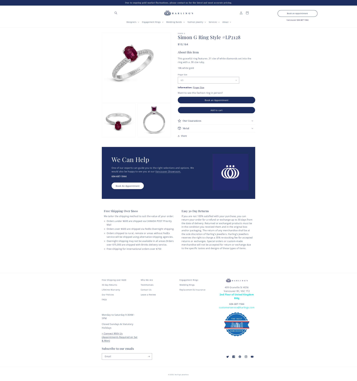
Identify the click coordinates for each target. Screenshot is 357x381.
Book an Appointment (297, 13)
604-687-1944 (236, 304)
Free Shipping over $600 (114, 280)
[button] (116, 13)
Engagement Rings (188, 280)
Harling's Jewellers (182, 375)
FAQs (104, 299)
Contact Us (146, 289)
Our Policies (108, 294)
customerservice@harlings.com (237, 307)
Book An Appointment (128, 185)
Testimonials (147, 285)
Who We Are (147, 280)
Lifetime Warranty (111, 289)
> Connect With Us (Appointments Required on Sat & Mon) (119, 337)
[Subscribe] (149, 356)
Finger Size (182, 74)
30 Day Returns (109, 285)
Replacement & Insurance (192, 289)
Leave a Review (148, 294)
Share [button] (184, 135)
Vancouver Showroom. (168, 171)
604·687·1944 (302, 20)
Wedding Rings (187, 285)
